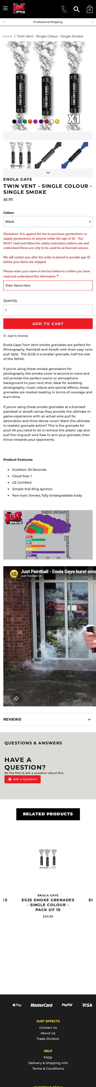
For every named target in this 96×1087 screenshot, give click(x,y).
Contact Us (48, 1028)
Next (94, 22)
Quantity (10, 301)
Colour (8, 213)
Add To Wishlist (17, 335)
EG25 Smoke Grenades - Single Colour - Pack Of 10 (48, 905)
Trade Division (48, 1039)
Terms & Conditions (48, 1069)
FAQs (48, 1057)
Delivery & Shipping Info (48, 1063)
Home (7, 36)
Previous (2, 22)
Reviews (12, 719)
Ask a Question (24, 779)
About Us (48, 1033)
